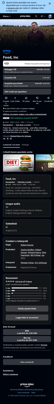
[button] (22, 301)
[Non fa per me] (37, 98)
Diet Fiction (18, 163)
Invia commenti (23, 393)
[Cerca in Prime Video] (36, 16)
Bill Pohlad (35, 255)
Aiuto (33, 393)
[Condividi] (48, 98)
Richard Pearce (34, 252)
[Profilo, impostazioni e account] (50, 16)
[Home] (25, 16)
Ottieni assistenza (10, 374)
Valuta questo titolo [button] (27, 308)
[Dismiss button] (49, 3)
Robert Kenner (27, 245)
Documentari (8, 125)
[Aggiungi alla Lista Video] (15, 98)
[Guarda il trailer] (6, 98)
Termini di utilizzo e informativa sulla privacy (26, 390)
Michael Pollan (15, 136)
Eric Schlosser (26, 136)
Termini (44, 345)
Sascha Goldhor (27, 249)
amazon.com (13, 8)
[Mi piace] (26, 98)
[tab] (11, 145)
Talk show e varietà (23, 125)
